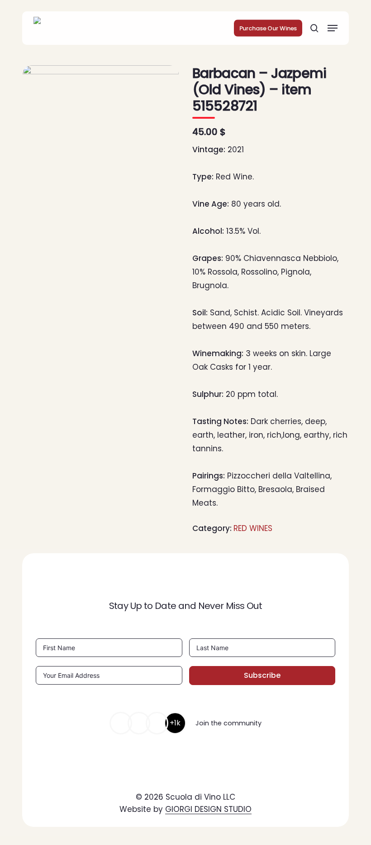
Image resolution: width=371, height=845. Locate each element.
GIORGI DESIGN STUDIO (208, 809)
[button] (333, 28)
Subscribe (262, 675)
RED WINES (252, 528)
